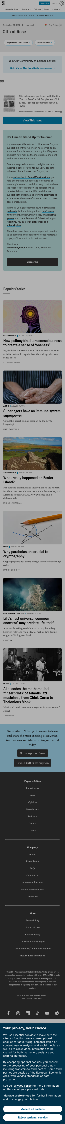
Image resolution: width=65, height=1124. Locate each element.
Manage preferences (17, 1095)
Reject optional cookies (33, 1117)
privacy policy (23, 1085)
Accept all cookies (32, 1109)
